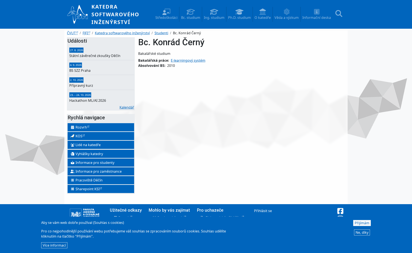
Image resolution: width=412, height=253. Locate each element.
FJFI (85, 33)
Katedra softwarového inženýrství (115, 14)
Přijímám (362, 223)
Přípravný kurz (81, 85)
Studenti (161, 33)
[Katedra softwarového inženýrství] (79, 14)
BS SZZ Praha (80, 70)
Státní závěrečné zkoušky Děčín (94, 55)
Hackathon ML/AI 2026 (87, 100)
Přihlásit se (263, 210)
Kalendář (127, 107)
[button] (166, 14)
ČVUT (71, 33)
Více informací (54, 245)
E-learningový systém (188, 60)
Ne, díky (362, 232)
